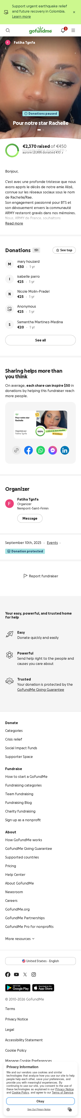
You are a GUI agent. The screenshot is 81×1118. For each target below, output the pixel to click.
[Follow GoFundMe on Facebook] (7, 974)
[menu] (73, 30)
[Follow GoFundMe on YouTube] (16, 974)
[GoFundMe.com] (40, 30)
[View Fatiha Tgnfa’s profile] (9, 503)
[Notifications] (63, 30)
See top (66, 250)
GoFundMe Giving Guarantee (40, 690)
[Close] (74, 12)
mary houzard (28, 261)
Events (52, 543)
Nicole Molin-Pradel (33, 291)
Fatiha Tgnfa (27, 499)
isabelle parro (28, 276)
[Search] (7, 30)
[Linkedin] (64, 450)
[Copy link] (16, 450)
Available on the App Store (43, 987)
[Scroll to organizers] (7, 42)
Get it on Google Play (17, 987)
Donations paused (43, 113)
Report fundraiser (43, 576)
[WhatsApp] (40, 450)
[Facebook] (28, 450)
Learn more (21, 16)
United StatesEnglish (42, 961)
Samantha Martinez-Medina (40, 322)
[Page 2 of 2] (43, 130)
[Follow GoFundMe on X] (25, 974)
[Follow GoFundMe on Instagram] (33, 974)
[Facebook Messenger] (52, 450)
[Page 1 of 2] (39, 130)
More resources (18, 939)
